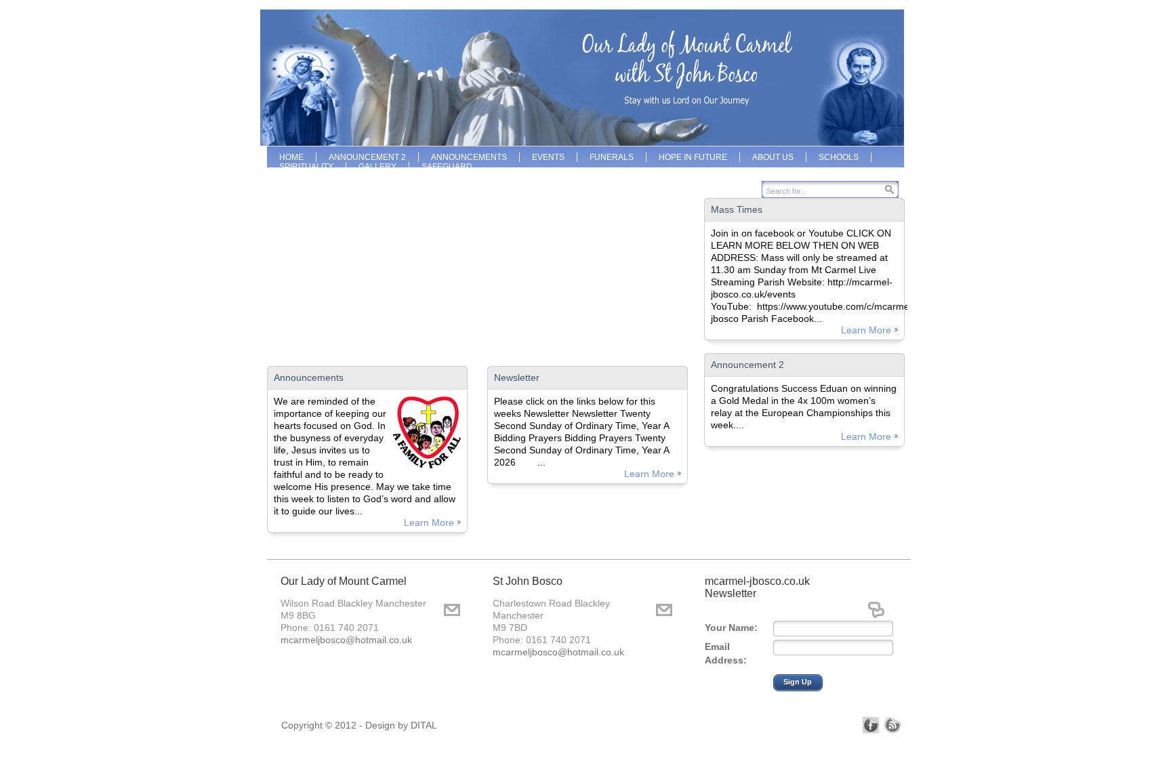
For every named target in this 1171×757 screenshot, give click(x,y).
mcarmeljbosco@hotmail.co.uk (346, 639)
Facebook (871, 725)
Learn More (429, 522)
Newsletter (516, 377)
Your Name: (731, 627)
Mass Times (736, 209)
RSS (892, 725)
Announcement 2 (747, 364)
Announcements (309, 377)
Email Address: (726, 653)
